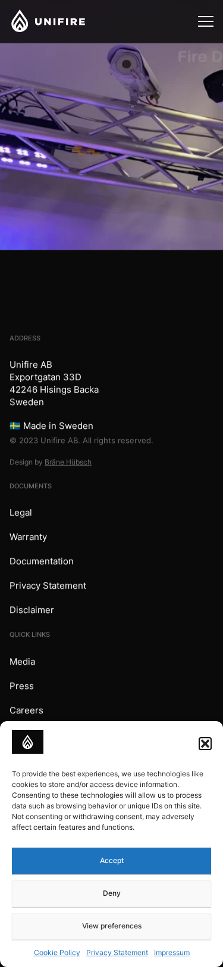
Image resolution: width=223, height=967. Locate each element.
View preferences (112, 925)
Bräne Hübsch (68, 461)
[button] (205, 744)
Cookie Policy (57, 952)
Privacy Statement (117, 952)
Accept (112, 860)
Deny (112, 893)
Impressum (172, 952)
